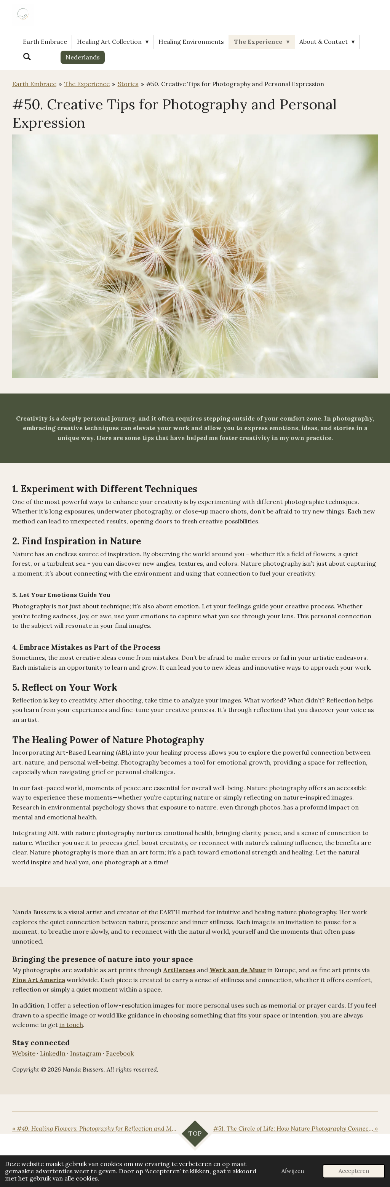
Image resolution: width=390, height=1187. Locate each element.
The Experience (87, 84)
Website (23, 1053)
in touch (71, 1025)
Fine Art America (38, 980)
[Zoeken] (27, 56)
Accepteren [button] (354, 1171)
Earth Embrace (34, 84)
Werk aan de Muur (237, 970)
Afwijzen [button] (292, 1171)
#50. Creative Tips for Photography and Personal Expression (235, 84)
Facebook (120, 1053)
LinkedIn (53, 1053)
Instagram (85, 1053)
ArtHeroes (179, 970)
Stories (128, 84)
